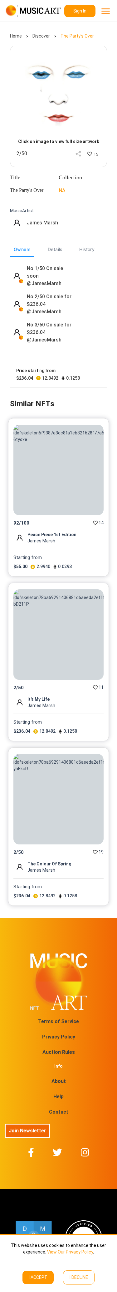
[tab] (22, 249)
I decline (79, 1277)
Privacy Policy (58, 1037)
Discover (41, 35)
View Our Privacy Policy (70, 1251)
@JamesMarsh (46, 283)
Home (16, 35)
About (58, 1081)
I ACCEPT (38, 1277)
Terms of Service (58, 1021)
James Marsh (42, 223)
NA (62, 190)
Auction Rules (58, 1052)
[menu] (105, 11)
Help (58, 1097)
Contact (58, 1112)
